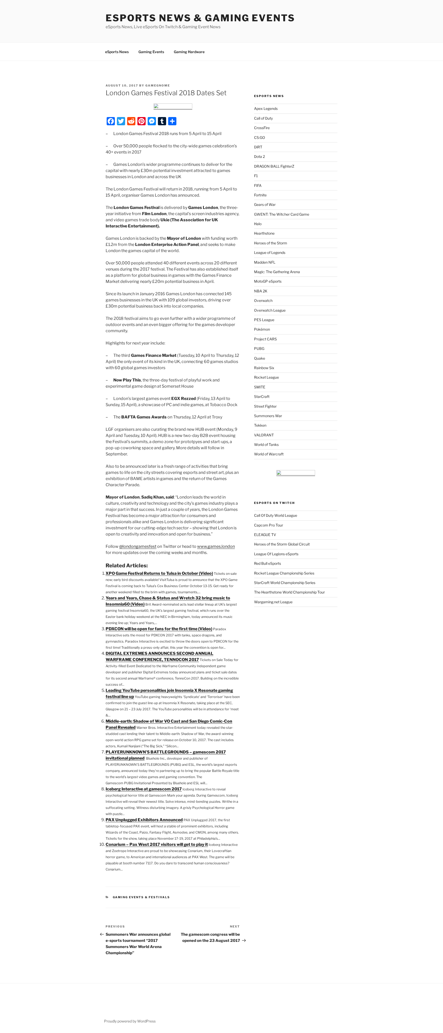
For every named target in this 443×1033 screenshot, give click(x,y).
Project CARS (265, 339)
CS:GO (259, 137)
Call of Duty (263, 118)
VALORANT (264, 435)
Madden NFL (264, 262)
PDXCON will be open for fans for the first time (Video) (159, 628)
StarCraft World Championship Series (284, 582)
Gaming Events (151, 52)
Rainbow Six (264, 368)
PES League (264, 320)
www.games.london (216, 546)
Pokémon (262, 329)
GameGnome (157, 85)
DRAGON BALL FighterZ (274, 166)
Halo (257, 224)
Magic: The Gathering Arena (277, 272)
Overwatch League (270, 310)
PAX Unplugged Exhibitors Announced (144, 819)
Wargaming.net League (273, 602)
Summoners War (268, 416)
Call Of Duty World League (275, 515)
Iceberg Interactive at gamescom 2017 (144, 789)
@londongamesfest (137, 546)
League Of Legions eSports (276, 554)
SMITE (259, 387)
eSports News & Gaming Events (200, 18)
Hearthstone (264, 233)
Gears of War (265, 204)
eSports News (117, 52)
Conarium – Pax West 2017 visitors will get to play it (157, 844)
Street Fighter (265, 406)
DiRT (258, 147)
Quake (259, 358)
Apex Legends (266, 108)
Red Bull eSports (267, 563)
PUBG (259, 348)
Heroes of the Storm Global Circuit (282, 544)
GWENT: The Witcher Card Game (281, 214)
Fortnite (260, 195)
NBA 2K (260, 291)
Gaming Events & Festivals (141, 897)
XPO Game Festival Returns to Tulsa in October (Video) (159, 573)
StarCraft (261, 396)
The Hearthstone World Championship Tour (289, 592)
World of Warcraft (269, 454)
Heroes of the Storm (270, 243)
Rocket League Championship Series (284, 573)
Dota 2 (259, 156)
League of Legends (269, 252)
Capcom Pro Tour (268, 525)
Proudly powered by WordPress (130, 1021)
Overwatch (263, 300)
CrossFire (262, 128)
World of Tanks (266, 444)
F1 (256, 176)
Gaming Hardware (189, 52)
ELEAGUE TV (265, 534)
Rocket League (266, 377)
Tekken (260, 425)
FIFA (257, 185)
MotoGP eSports (267, 281)
